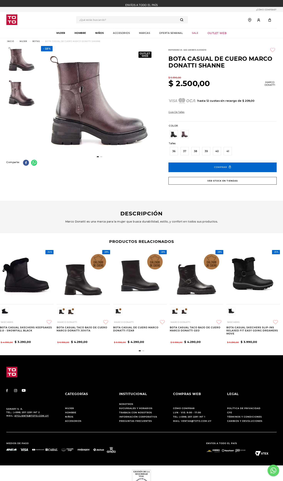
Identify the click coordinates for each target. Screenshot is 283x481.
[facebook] (26, 163)
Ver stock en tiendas (222, 180)
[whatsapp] (34, 163)
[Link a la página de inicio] (10, 41)
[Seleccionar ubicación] (250, 20)
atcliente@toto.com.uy (31, 415)
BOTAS (36, 41)
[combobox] (132, 19)
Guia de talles (176, 112)
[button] (174, 134)
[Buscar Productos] (182, 19)
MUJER (23, 41)
